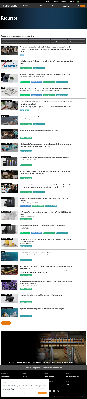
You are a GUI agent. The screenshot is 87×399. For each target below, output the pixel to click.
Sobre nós (63, 1)
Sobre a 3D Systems (5, 376)
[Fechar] (46, 380)
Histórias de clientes (49, 376)
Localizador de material (52, 367)
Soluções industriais (5, 379)
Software (68, 379)
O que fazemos (4, 373)
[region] (25, 388)
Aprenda (48, 1)
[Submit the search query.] (3, 41)
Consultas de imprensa (28, 379)
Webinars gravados (48, 379)
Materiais (54, 6)
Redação (24, 373)
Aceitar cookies (42, 393)
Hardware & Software (40, 6)
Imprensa (25, 376)
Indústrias (26, 6)
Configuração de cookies (30, 393)
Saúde (67, 381)
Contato (82, 5)
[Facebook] (50, 391)
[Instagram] (58, 391)
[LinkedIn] (54, 391)
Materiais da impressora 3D (72, 376)
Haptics (67, 384)
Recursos (46, 373)
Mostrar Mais (6, 323)
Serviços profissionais (66, 5)
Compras (71, 1)
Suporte (55, 1)
